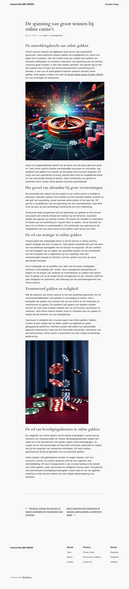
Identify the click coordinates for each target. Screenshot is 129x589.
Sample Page (112, 4)
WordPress (27, 577)
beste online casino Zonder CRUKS (85, 74)
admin (45, 35)
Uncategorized (56, 35)
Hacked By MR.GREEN (22, 4)
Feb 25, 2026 (30, 35)
